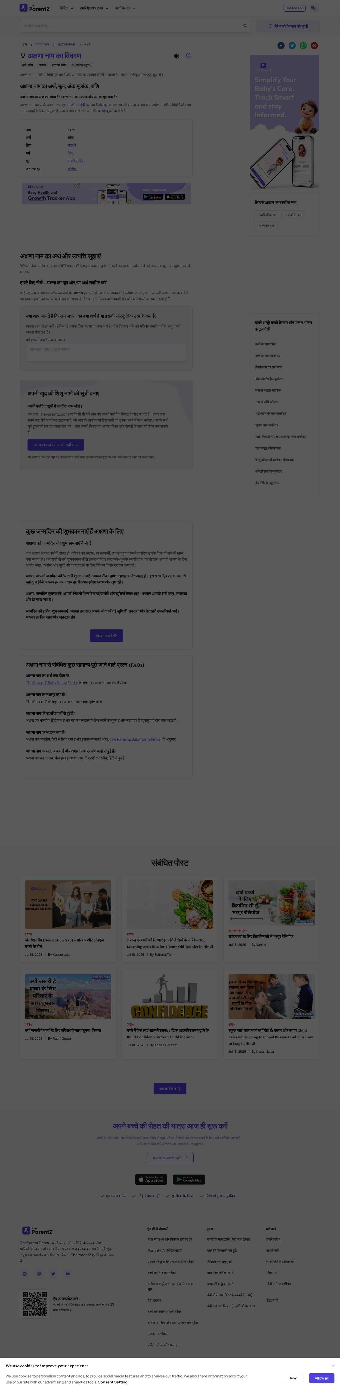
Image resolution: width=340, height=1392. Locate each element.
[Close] (333, 1365)
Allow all (322, 1378)
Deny (293, 1378)
